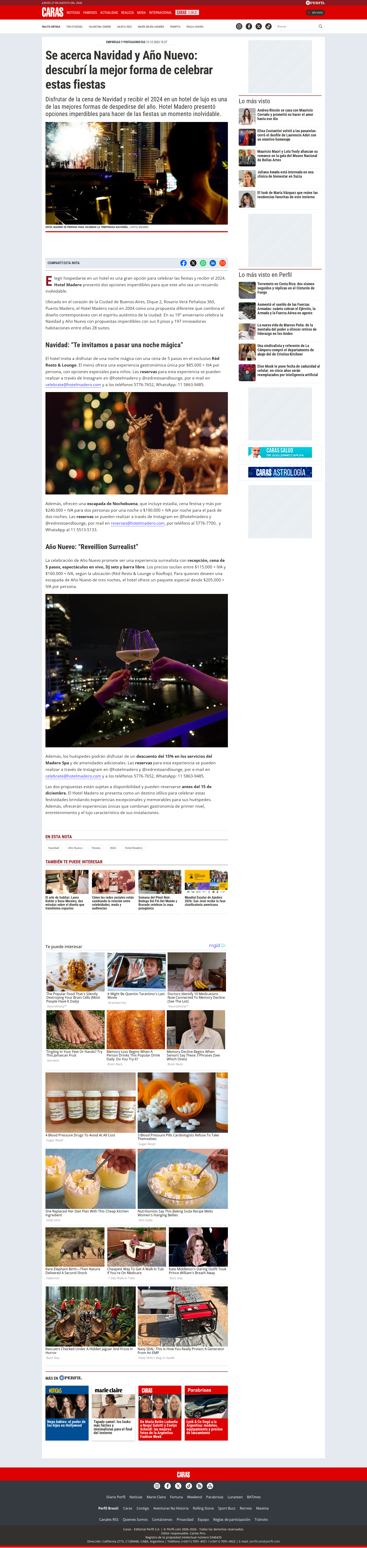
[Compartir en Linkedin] (213, 263)
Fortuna (176, 1497)
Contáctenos (162, 1519)
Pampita (175, 26)
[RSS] (199, 1486)
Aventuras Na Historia (171, 1508)
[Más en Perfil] (70, 1378)
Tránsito (261, 1519)
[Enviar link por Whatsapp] (203, 263)
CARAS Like (187, 12)
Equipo (203, 1519)
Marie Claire (156, 1497)
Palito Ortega (51, 26)
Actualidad (109, 13)
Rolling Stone (203, 1508)
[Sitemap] (210, 1486)
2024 (113, 848)
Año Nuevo (75, 848)
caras (160, 1391)
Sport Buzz (227, 1508)
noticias (67, 1391)
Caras (127, 1508)
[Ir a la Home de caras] (52, 15)
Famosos (90, 13)
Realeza (127, 13)
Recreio (246, 1508)
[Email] (222, 263)
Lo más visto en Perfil (265, 274)
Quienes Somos (135, 1519)
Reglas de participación (231, 1519)
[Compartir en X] (193, 263)
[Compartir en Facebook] (183, 263)
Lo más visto (254, 101)
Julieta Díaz (124, 26)
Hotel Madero (134, 848)
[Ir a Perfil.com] (315, 3)
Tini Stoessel (74, 26)
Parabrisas (214, 1497)
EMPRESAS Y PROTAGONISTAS (125, 42)
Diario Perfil (115, 1497)
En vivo (317, 12)
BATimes (254, 1497)
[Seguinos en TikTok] (268, 26)
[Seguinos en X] (258, 26)
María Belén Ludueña (151, 26)
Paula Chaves (194, 26)
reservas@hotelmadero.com (138, 523)
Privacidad (185, 1519)
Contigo (143, 1508)
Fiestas (96, 848)
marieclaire (113, 1391)
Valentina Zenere (100, 26)
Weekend (194, 1497)
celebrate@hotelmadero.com (73, 384)
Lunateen (235, 1497)
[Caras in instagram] (239, 26)
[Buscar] (320, 26)
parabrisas (206, 1391)
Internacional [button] (160, 13)
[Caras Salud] (280, 456)
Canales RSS (109, 1519)
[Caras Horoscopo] (280, 476)
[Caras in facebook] (249, 26)
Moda (141, 13)
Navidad (53, 848)
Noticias (73, 13)
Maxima (262, 1508)
